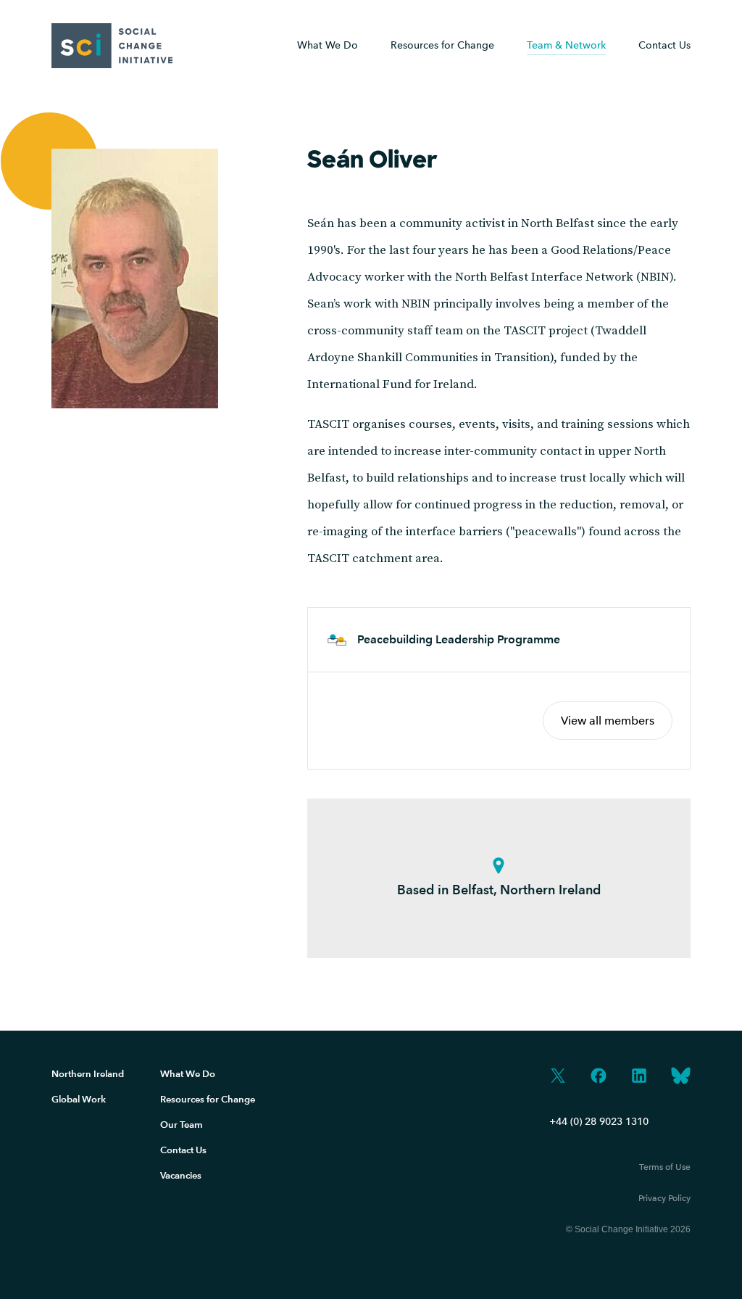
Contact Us (664, 45)
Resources (442, 45)
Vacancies (180, 1175)
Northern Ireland (87, 1073)
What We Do (327, 45)
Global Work (78, 1099)
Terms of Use (665, 1167)
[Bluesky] (681, 1077)
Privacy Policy (664, 1198)
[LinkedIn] (639, 1077)
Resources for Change (207, 1099)
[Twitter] (558, 1077)
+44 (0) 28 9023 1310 (599, 1122)
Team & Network (566, 45)
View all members (607, 720)
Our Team (181, 1124)
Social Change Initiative (112, 45)
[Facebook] (598, 1077)
